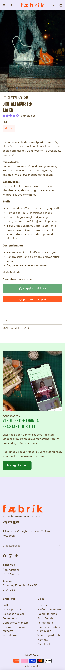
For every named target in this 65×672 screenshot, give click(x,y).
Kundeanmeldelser (16, 328)
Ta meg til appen (17, 465)
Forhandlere (45, 622)
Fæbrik (36, 655)
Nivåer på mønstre (49, 609)
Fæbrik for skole (48, 613)
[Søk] (11, 5)
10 (44, 88)
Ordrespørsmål (12, 609)
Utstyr (7, 320)
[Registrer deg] (58, 545)
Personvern (10, 618)
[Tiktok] (16, 556)
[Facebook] (5, 556)
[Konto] (53, 5)
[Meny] (4, 5)
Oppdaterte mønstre (16, 622)
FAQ (5, 605)
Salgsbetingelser (13, 613)
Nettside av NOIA (32, 666)
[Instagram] (10, 556)
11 (48, 88)
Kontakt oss (10, 635)
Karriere (43, 639)
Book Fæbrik (46, 618)
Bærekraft (44, 644)
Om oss (42, 605)
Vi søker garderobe (49, 635)
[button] (11, 115)
